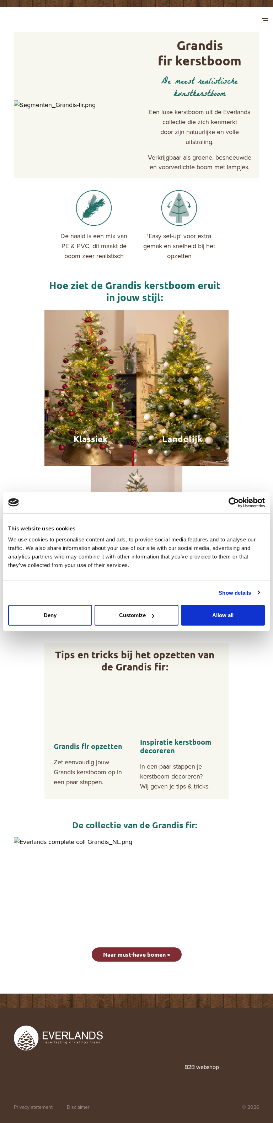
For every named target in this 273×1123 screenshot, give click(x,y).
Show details (235, 592)
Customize (132, 615)
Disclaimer (78, 1107)
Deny (50, 615)
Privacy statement (33, 1107)
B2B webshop (201, 1067)
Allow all (223, 615)
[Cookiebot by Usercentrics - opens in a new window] (234, 502)
